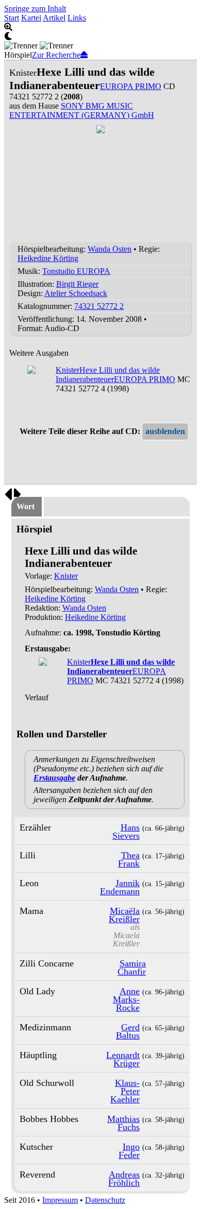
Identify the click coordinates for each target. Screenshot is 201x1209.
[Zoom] (100, 27)
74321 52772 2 (99, 306)
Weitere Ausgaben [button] (39, 353)
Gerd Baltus (128, 1031)
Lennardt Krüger (123, 1059)
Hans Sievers (126, 831)
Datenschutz (105, 1200)
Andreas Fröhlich (124, 1178)
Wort (25, 506)
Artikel (54, 17)
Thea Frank (129, 859)
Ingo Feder (129, 1151)
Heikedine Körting (48, 258)
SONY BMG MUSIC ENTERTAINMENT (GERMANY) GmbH (81, 110)
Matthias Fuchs (123, 1123)
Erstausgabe (54, 777)
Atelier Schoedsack (75, 293)
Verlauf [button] (36, 697)
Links (77, 17)
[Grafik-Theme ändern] (100, 36)
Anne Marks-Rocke (126, 999)
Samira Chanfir (132, 967)
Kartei (31, 17)
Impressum (60, 1200)
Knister (66, 576)
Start (11, 17)
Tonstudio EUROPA (76, 271)
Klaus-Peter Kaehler (125, 1091)
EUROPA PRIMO (130, 86)
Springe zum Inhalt (35, 8)
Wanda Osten (109, 249)
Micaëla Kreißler (124, 915)
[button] (165, 431)
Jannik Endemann (120, 887)
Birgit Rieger (77, 284)
